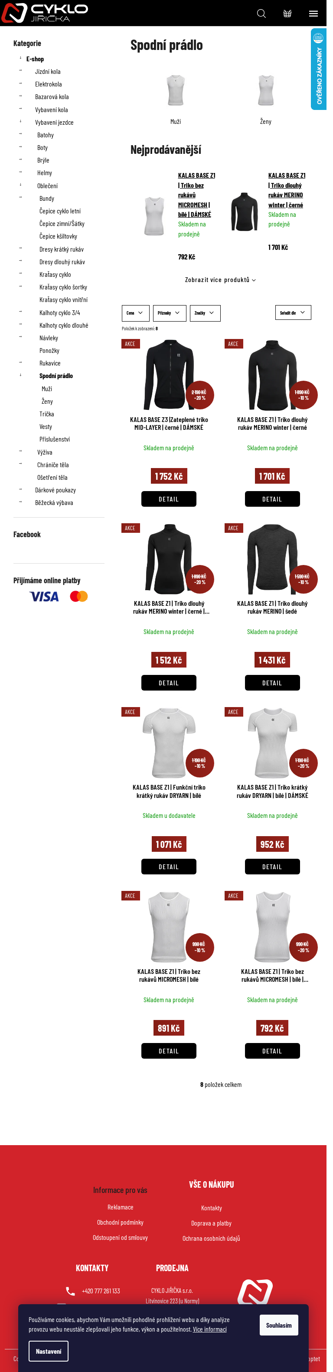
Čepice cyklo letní (60, 210)
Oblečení (47, 185)
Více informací (210, 1329)
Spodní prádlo (56, 375)
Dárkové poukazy (55, 489)
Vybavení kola (51, 109)
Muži (47, 388)
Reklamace (121, 1207)
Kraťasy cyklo (55, 274)
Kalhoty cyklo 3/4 (59, 312)
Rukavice (50, 363)
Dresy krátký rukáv (61, 249)
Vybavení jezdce (54, 122)
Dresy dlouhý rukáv (62, 261)
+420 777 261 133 (101, 1290)
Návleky (48, 337)
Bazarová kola (52, 96)
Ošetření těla (52, 477)
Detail (169, 499)
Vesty (45, 426)
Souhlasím (279, 1325)
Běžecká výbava (54, 502)
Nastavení (48, 1351)
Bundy (46, 198)
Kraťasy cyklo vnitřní (63, 299)
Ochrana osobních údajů (211, 1238)
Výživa (44, 452)
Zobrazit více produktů (217, 279)
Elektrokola (48, 84)
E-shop (35, 58)
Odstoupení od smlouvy (120, 1237)
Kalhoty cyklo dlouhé (63, 325)
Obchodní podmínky (120, 1222)
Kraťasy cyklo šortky (63, 286)
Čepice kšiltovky (58, 236)
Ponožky (49, 350)
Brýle (43, 160)
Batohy (45, 134)
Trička (46, 413)
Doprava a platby (211, 1223)
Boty (42, 147)
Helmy (44, 172)
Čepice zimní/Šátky (62, 223)
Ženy (47, 401)
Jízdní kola (48, 71)
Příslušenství (54, 439)
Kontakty (211, 1207)
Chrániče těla (53, 464)
